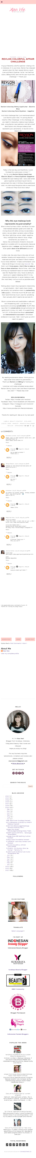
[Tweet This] (28, 426)
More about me (18, 763)
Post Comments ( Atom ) (18, 643)
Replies (10, 445)
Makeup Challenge (27, 423)
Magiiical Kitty (10, 517)
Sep (8, 815)
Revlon (11, 425)
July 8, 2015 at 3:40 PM (22, 517)
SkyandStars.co (25, 1151)
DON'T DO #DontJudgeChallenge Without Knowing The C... (17, 826)
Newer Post (6, 639)
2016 (7, 805)
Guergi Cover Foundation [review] (17, 839)
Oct (8, 813)
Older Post (30, 639)
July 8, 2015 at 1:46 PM (19, 490)
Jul (8, 818)
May (8, 857)
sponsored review (22, 425)
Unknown (9, 490)
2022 (7, 796)
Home (18, 639)
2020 (7, 798)
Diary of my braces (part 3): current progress (18, 1094)
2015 (7, 807)
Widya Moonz (10, 463)
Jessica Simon (10, 551)
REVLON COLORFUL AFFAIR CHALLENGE (16, 845)
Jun (8, 855)
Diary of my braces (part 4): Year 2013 (18, 1128)
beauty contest (16, 421)
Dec (8, 809)
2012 (7, 870)
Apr (8, 859)
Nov (8, 811)
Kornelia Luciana (11, 435)
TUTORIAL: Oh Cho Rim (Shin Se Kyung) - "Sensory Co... (17, 849)
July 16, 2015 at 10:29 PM (22, 551)
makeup (16, 423)
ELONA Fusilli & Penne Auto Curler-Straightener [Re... (18, 852)
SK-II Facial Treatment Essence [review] (18, 1111)
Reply (7, 442)
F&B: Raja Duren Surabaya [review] (18, 820)
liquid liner (6, 423)
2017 (7, 803)
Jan (8, 864)
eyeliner (28, 421)
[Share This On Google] (33, 426)
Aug (8, 817)
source (27, 264)
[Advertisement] (18, 35)
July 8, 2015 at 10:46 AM (22, 463)
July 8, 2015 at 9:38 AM (23, 435)
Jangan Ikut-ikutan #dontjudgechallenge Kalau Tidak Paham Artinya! (18, 1074)
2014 (7, 866)
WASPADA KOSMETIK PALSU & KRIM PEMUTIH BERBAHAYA (18, 1055)
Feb (8, 862)
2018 (7, 802)
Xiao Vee (13, 449)
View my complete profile (10, 653)
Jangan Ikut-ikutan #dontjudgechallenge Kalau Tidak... (19, 830)
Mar (8, 861)
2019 (7, 800)
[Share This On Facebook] (25, 426)
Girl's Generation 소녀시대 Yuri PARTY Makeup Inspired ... (19, 823)
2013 (7, 868)
